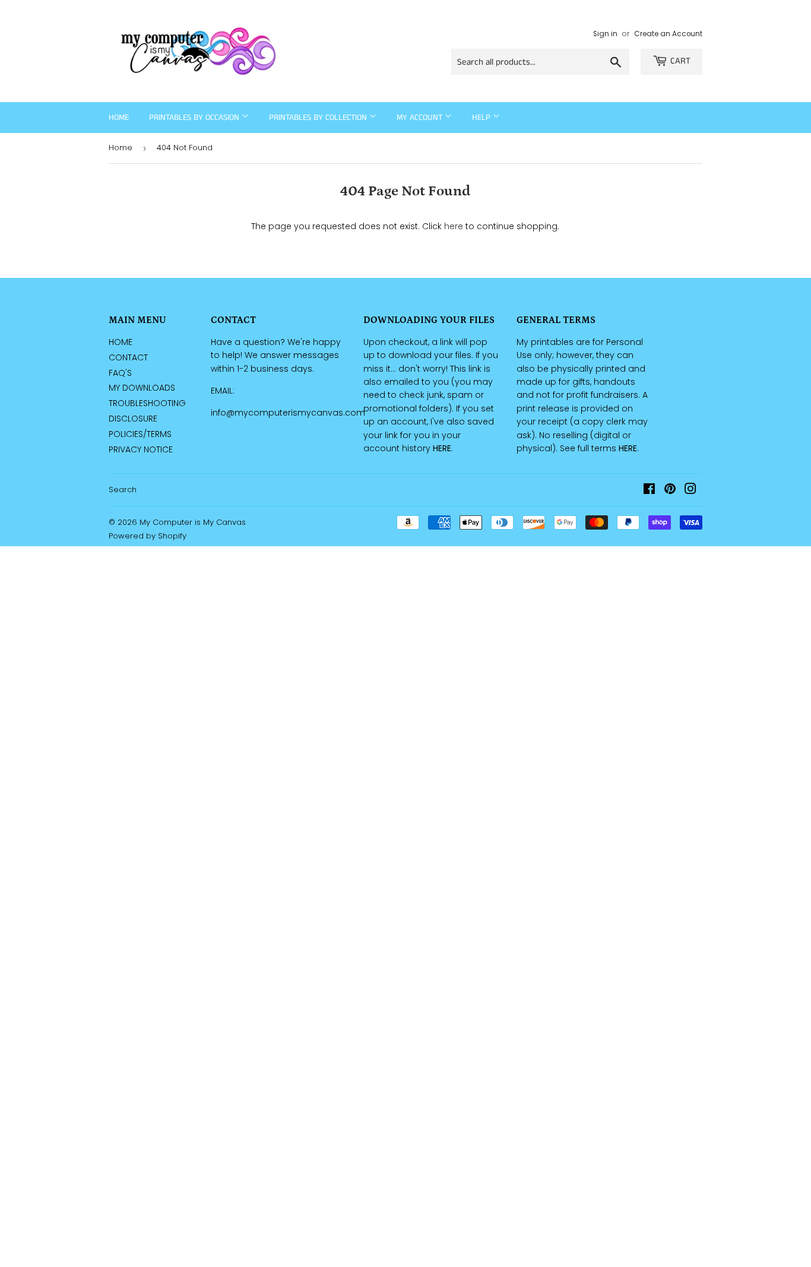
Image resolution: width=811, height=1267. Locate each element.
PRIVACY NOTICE (141, 449)
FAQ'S (120, 373)
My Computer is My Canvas (193, 522)
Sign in (605, 34)
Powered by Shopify (147, 535)
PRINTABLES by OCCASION (195, 117)
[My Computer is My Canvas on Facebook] (649, 490)
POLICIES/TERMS (140, 434)
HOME (120, 342)
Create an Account (668, 34)
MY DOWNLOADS (142, 388)
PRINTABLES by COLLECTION (319, 117)
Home (119, 117)
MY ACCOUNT (421, 117)
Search (123, 489)
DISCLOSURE (133, 419)
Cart (680, 61)
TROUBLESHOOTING (147, 403)
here (453, 226)
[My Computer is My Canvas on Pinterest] (670, 490)
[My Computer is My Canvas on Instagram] (690, 490)
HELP (482, 117)
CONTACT (128, 357)
